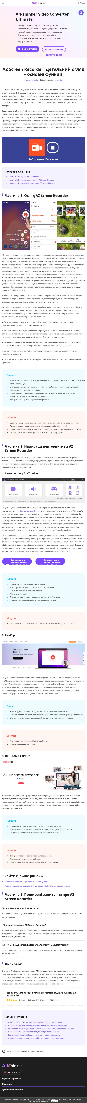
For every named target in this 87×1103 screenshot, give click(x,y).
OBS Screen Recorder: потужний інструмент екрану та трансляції (35, 1022)
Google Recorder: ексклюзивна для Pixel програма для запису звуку (36, 1038)
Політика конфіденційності (38, 1101)
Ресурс (16, 1051)
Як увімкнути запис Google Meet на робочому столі (26, 882)
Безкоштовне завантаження (28, 49)
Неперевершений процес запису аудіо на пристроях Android (33, 1032)
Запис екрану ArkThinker (30, 511)
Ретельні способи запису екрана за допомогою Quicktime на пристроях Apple (37, 886)
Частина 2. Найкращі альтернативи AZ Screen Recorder (32, 180)
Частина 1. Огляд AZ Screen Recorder (24, 177)
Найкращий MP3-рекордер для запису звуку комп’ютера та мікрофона (37, 1025)
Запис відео (59, 80)
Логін (82, 3)
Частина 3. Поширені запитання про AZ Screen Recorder (32, 183)
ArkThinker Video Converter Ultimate (42, 17)
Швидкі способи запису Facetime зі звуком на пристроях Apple (34, 1035)
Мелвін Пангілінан (32, 80)
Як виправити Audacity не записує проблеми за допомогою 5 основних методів (41, 1028)
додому (9, 1051)
